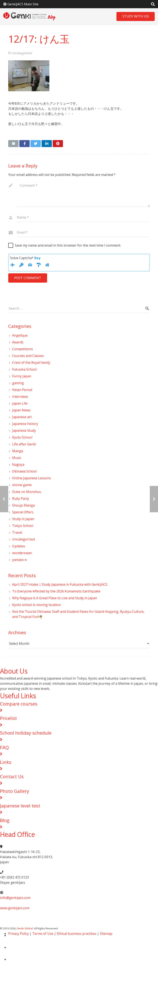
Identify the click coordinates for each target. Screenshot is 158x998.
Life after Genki (24, 444)
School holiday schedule (25, 733)
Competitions (22, 349)
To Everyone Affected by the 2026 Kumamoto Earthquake (58, 591)
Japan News (21, 410)
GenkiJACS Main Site (22, 4)
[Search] (147, 308)
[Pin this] (58, 143)
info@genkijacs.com (15, 897)
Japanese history (25, 423)
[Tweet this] (35, 143)
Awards (17, 342)
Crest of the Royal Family (31, 362)
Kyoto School (22, 437)
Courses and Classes (28, 355)
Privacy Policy (18, 933)
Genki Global (25, 928)
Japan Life (20, 403)
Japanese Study (24, 430)
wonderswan (22, 553)
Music (16, 457)
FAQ (4, 747)
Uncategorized (23, 539)
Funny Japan (21, 376)
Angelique (20, 335)
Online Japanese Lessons (31, 478)
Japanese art (22, 417)
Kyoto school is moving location (36, 605)
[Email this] (13, 143)
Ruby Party (20, 498)
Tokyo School (22, 525)
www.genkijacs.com (14, 908)
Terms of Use (42, 933)
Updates (18, 546)
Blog (4, 820)
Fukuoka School (24, 369)
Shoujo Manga (23, 505)
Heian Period (22, 389)
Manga (17, 451)
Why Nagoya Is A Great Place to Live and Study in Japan (54, 598)
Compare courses (18, 704)
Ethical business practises (76, 933)
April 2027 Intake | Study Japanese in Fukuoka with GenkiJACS (59, 584)
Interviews (20, 396)
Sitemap (106, 933)
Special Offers (22, 512)
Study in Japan (23, 519)
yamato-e (19, 559)
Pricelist (8, 718)
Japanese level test (20, 806)
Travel (17, 532)
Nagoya (18, 464)
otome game (22, 485)
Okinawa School (24, 471)
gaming (18, 383)
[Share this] (24, 143)
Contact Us (12, 776)
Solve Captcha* (25, 258)
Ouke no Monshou (26, 491)
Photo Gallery (14, 791)
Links (5, 762)
